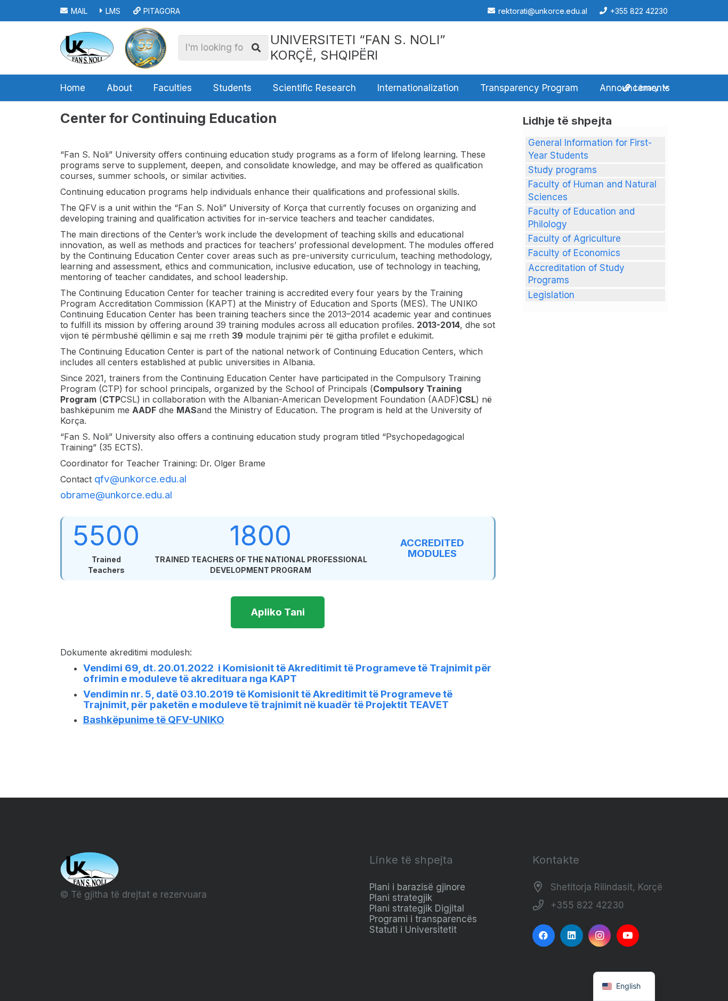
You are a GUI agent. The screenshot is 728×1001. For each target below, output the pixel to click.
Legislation (551, 295)
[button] (137, 88)
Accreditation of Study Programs (576, 274)
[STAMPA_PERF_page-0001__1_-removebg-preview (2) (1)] (145, 48)
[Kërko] (256, 48)
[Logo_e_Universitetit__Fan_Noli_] (87, 48)
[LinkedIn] (571, 935)
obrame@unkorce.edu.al (116, 495)
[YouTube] (628, 935)
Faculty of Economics (574, 253)
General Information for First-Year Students (590, 149)
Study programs (562, 170)
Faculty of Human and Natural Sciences (592, 190)
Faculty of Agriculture (574, 238)
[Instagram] (599, 935)
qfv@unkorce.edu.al (140, 479)
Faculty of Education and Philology (581, 217)
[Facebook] (543, 935)
